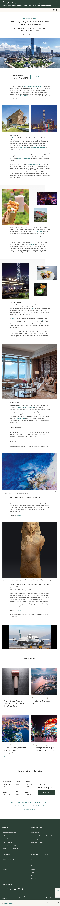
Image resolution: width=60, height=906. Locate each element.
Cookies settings (35, 845)
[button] (58, 902)
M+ (22, 140)
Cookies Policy (9, 903)
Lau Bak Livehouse (40, 235)
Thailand (48, 898)
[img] (57, 1)
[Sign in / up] (57, 10)
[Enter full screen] (56, 647)
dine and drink (24, 96)
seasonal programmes (24, 158)
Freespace (39, 231)
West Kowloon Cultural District (32, 86)
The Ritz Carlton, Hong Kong (26, 407)
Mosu (33, 309)
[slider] (3, 645)
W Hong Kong (21, 418)
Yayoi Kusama (24, 147)
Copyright (4, 897)
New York (12, 138)
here (19, 515)
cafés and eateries (44, 305)
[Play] (30, 637)
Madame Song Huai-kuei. (38, 147)
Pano (12, 318)
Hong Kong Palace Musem (35, 164)
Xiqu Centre (30, 244)
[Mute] (5, 647)
